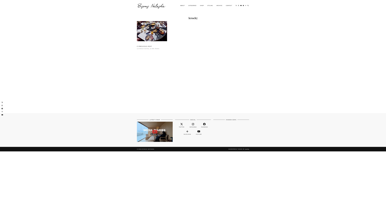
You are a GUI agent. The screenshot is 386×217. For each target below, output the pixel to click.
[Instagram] (238, 5)
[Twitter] (236, 5)
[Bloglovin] (245, 5)
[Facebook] (243, 5)
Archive (219, 5)
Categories (192, 5)
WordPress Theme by (238, 149)
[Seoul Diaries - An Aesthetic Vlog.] (155, 132)
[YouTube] (241, 5)
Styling (210, 5)
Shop (202, 5)
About (182, 5)
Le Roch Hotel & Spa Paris (148, 47)
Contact (229, 5)
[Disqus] (193, 80)
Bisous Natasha (151, 5)
